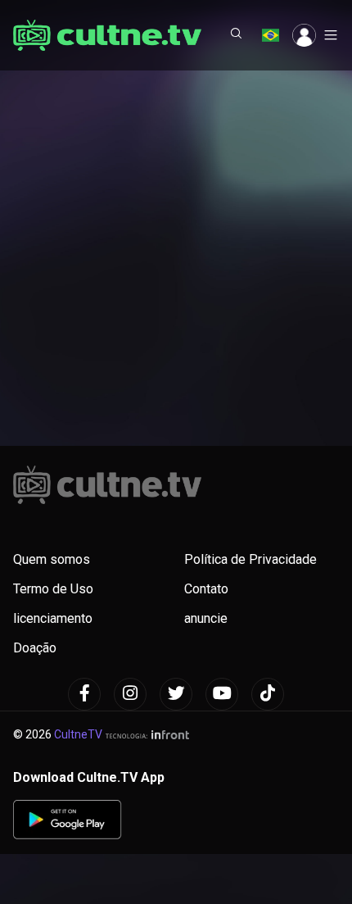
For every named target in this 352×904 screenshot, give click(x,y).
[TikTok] (267, 694)
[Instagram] (130, 694)
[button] (236, 35)
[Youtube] (221, 694)
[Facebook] (84, 694)
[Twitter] (176, 694)
